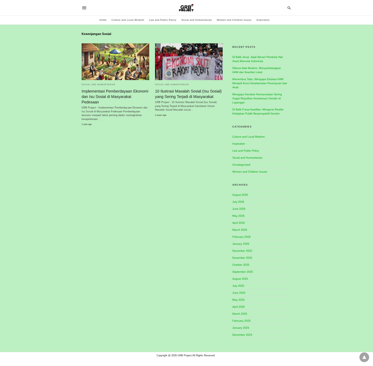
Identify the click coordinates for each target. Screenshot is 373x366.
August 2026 (240, 194)
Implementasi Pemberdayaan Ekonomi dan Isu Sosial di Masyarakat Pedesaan (115, 96)
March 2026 (239, 229)
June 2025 (238, 292)
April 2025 (238, 306)
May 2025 (238, 299)
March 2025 (239, 313)
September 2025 (242, 271)
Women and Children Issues (234, 20)
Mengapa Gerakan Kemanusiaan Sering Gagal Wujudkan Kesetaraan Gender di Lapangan (257, 98)
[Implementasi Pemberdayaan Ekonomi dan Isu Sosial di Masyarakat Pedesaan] (115, 61)
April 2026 (238, 222)
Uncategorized (241, 164)
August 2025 (240, 278)
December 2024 (242, 334)
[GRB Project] (186, 7)
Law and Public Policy (162, 20)
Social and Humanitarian (196, 20)
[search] (289, 8)
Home (103, 20)
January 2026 (240, 243)
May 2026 (238, 215)
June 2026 (238, 208)
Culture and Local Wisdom (128, 20)
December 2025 (242, 250)
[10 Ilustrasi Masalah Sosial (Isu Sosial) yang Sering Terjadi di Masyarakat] (189, 61)
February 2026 (241, 236)
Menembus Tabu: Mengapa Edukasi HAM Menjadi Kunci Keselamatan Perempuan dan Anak (259, 83)
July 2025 (238, 285)
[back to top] (364, 357)
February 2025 (241, 320)
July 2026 (238, 201)
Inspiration (263, 20)
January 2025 (240, 327)
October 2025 (240, 264)
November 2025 (242, 257)
